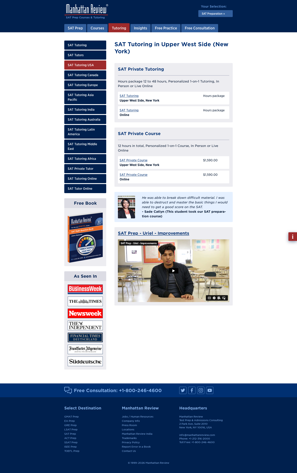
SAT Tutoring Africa (82, 158)
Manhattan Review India (137, 433)
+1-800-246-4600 (140, 390)
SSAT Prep (71, 442)
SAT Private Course (133, 160)
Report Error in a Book (136, 446)
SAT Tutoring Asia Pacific (81, 97)
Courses (97, 28)
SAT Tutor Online (80, 188)
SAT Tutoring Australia (84, 119)
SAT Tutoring (77, 45)
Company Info (131, 421)
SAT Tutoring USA (81, 65)
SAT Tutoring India (81, 109)
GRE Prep (70, 425)
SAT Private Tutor (80, 168)
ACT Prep (70, 438)
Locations (128, 429)
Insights (140, 28)
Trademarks (129, 438)
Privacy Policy (131, 442)
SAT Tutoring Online (82, 178)
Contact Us (129, 451)
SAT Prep (75, 28)
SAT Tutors (76, 55)
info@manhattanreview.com (197, 435)
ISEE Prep (70, 446)
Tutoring (119, 28)
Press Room (129, 425)
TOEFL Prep (71, 451)
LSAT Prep (71, 429)
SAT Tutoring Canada (83, 75)
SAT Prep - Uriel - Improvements (153, 233)
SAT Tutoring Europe (83, 85)
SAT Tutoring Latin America (81, 132)
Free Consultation (200, 28)
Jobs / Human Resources (137, 416)
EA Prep (69, 421)
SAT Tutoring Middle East (82, 146)
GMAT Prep (71, 416)
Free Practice (166, 28)
